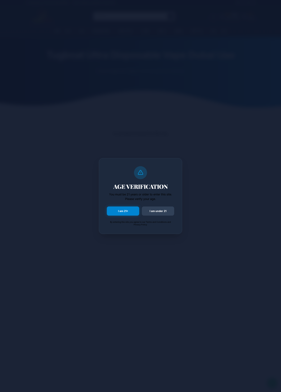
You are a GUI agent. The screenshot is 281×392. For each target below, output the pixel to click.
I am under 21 (158, 211)
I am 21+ (123, 211)
